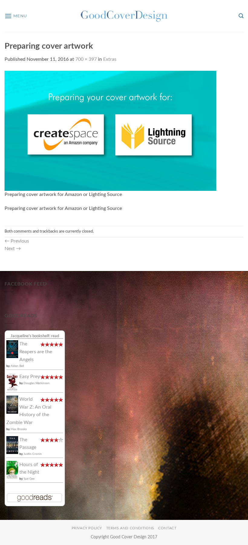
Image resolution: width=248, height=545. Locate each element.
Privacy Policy (87, 528)
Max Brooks (19, 429)
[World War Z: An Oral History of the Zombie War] (12, 404)
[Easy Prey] (12, 381)
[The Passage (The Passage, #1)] (12, 444)
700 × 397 (86, 59)
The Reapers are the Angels (35, 351)
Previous (17, 241)
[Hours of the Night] (12, 469)
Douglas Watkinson (37, 383)
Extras (109, 59)
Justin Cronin (33, 453)
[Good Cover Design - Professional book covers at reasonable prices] (124, 16)
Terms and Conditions (130, 528)
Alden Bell (17, 365)
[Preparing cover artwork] (110, 130)
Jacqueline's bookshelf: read (35, 336)
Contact (167, 528)
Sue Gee (29, 478)
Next (13, 248)
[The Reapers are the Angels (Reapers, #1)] (12, 349)
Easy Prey (29, 376)
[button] (16, 15)
